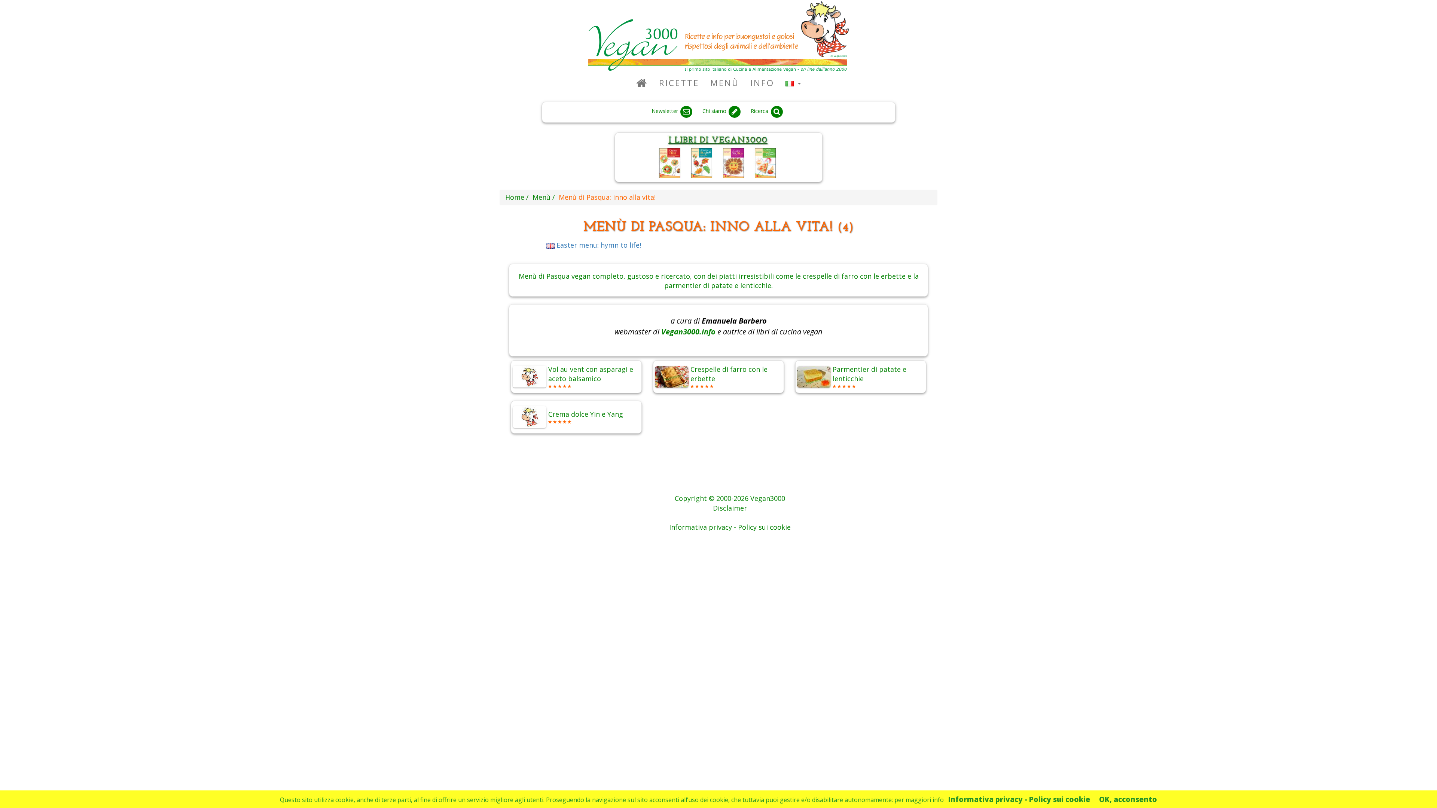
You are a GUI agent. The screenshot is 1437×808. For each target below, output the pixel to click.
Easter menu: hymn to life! (598, 245)
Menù (724, 83)
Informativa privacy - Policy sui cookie (1019, 799)
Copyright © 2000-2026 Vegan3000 (730, 498)
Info (762, 83)
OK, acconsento (1128, 799)
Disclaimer (730, 508)
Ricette (679, 83)
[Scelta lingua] (793, 82)
